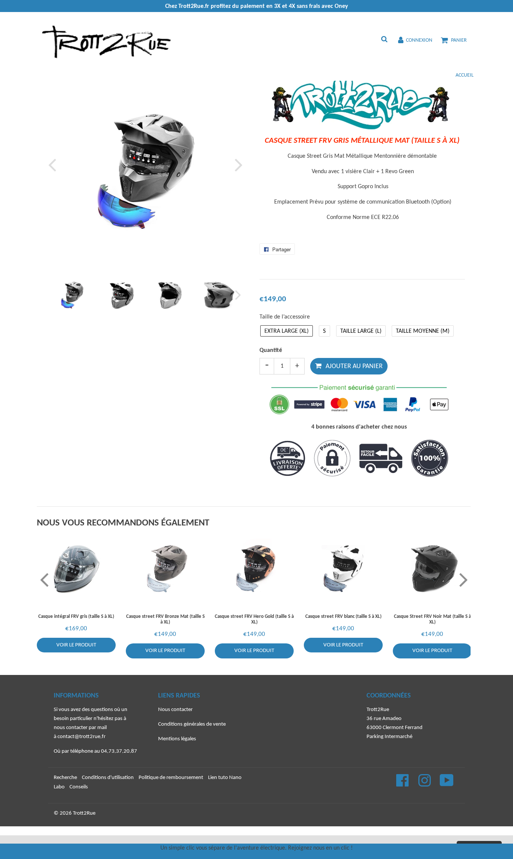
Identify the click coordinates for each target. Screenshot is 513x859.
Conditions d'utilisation (108, 777)
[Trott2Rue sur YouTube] (447, 784)
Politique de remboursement (171, 777)
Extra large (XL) (286, 331)
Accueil (465, 75)
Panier (459, 40)
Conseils (78, 787)
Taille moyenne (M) (423, 331)
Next (237, 164)
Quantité (271, 350)
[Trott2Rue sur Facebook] (403, 784)
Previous (53, 164)
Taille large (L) (361, 331)
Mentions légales (177, 739)
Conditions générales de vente (192, 724)
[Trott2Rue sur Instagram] (425, 784)
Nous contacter (175, 710)
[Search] (384, 40)
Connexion (419, 40)
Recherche (65, 777)
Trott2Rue (84, 813)
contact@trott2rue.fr (81, 737)
